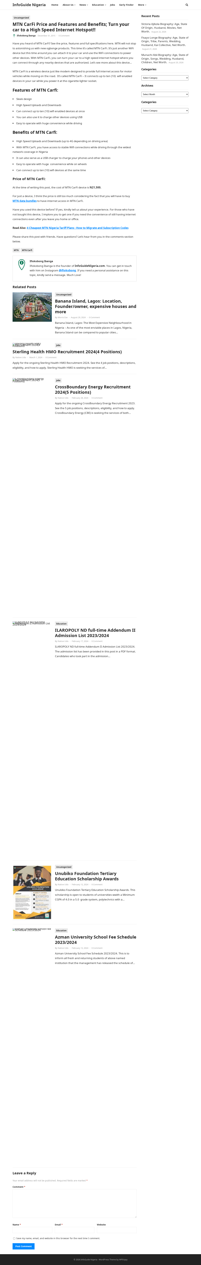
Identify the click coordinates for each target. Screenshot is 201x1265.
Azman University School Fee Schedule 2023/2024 (95, 939)
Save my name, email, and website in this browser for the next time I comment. (58, 1238)
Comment (19, 1186)
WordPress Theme (107, 1259)
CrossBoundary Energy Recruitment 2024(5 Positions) (93, 389)
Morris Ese (63, 317)
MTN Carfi (27, 250)
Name (17, 1224)
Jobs (58, 345)
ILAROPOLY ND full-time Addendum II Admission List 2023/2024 (95, 632)
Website (101, 1224)
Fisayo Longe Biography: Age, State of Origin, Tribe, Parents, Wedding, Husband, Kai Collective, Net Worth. (164, 41)
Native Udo (20, 357)
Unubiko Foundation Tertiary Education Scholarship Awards (87, 876)
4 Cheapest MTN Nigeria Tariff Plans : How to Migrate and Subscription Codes (77, 228)
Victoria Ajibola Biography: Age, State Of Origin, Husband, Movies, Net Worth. (164, 27)
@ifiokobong (67, 270)
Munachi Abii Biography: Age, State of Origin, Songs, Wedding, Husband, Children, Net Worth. (164, 58)
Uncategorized (21, 17)
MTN (16, 250)
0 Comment (64, 35)
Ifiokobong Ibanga (26, 35)
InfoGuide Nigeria (29, 4)
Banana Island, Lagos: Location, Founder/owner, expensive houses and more (95, 306)
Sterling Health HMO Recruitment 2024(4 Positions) (67, 352)
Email (59, 1224)
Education (61, 623)
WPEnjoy (123, 1259)
